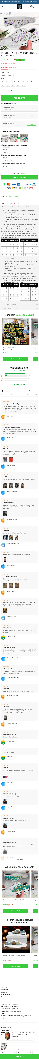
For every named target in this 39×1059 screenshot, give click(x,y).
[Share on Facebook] (7, 203)
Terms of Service (6, 1028)
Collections (4, 987)
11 (19, 81)
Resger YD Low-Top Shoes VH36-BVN (14, 955)
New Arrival (4, 990)
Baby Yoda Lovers (13, 196)
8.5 (13, 85)
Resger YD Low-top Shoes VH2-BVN (14, 163)
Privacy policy (5, 1030)
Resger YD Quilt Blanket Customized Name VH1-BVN (13, 349)
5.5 (3, 85)
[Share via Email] (18, 203)
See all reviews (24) (19, 370)
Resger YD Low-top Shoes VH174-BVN (15, 145)
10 (14, 81)
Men (8, 72)
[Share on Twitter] (11, 203)
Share (3, 203)
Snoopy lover (5, 997)
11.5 (23, 85)
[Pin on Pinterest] (14, 203)
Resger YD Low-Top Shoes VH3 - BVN (14, 155)
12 (23, 81)
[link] (7, 1036)
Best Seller (4, 992)
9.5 (18, 85)
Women (10, 75)
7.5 (8, 85)
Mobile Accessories (6, 994)
